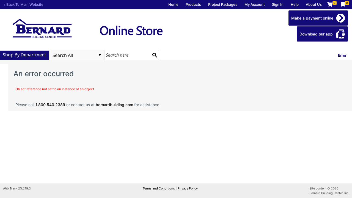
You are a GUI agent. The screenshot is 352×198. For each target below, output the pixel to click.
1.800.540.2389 (50, 104)
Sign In (278, 4)
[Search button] (155, 55)
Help (295, 4)
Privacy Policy (188, 188)
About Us (314, 4)
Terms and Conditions (159, 188)
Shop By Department (24, 55)
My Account (254, 4)
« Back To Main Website (23, 4)
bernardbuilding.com (114, 104)
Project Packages (222, 4)
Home (173, 4)
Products (193, 4)
